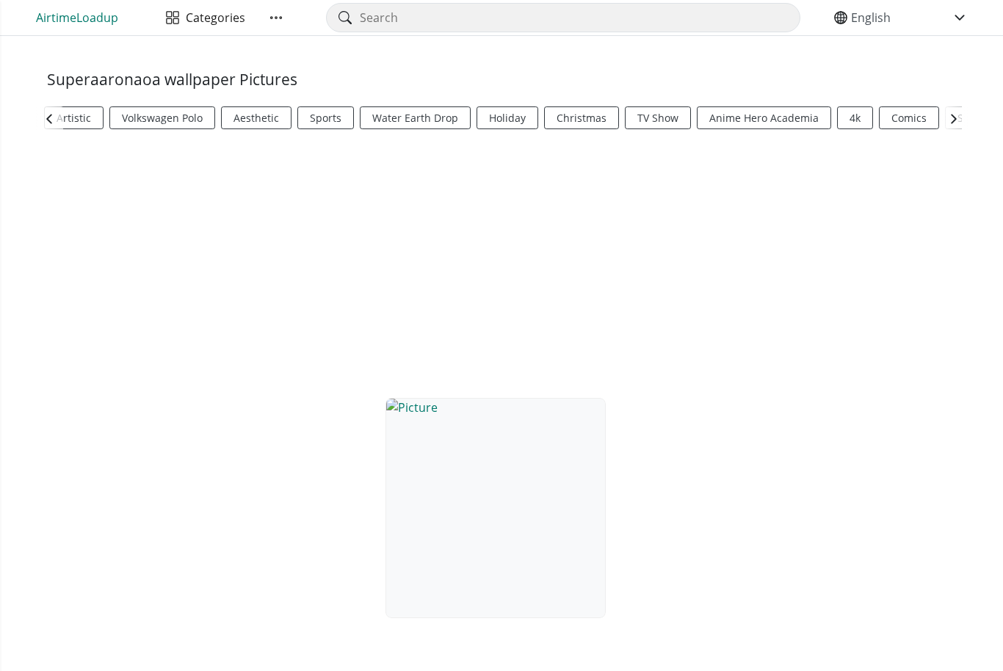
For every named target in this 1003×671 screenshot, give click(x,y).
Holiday (507, 118)
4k (855, 118)
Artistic (74, 118)
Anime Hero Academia (764, 118)
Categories (212, 18)
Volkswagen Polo (162, 118)
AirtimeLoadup (77, 18)
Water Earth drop (415, 118)
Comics (909, 118)
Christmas (581, 118)
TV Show (657, 118)
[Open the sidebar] (276, 17)
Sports (325, 118)
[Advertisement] (501, 261)
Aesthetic (256, 118)
